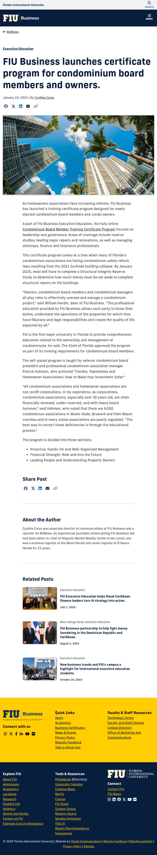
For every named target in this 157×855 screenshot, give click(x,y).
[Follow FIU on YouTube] (130, 799)
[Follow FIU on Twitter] (125, 799)
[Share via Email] (28, 106)
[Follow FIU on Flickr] (135, 799)
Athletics (9, 809)
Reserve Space (65, 814)
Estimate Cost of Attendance (23, 823)
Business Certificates (70, 728)
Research (9, 799)
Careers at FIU (13, 819)
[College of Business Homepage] (21, 18)
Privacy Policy (65, 737)
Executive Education (18, 49)
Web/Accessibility (140, 841)
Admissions (11, 784)
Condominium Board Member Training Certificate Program (69, 229)
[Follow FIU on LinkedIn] (114, 799)
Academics (63, 723)
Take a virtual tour (68, 747)
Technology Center (121, 718)
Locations (9, 794)
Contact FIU (116, 789)
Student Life (11, 804)
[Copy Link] (35, 106)
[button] (149, 17)
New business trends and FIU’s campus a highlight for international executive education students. (95, 669)
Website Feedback (68, 742)
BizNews (13, 32)
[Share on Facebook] (6, 106)
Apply (59, 718)
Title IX (60, 823)
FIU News (114, 794)
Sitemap (89, 846)
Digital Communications (86, 841)
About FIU (10, 779)
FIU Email (61, 804)
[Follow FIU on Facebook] (119, 799)
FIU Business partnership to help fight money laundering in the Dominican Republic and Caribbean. (94, 632)
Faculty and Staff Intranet (126, 723)
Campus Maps (65, 789)
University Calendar (69, 784)
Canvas (60, 799)
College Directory (120, 728)
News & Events (65, 732)
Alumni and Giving (15, 814)
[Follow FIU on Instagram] (110, 799)
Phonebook (63, 779)
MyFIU (59, 794)
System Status (65, 809)
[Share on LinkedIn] (21, 106)
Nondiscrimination (68, 819)
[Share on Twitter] (13, 106)
